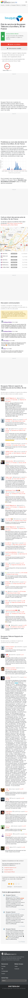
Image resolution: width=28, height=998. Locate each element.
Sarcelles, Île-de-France (19, 445)
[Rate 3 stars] (14, 884)
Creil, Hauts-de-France (19, 478)
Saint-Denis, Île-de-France (18, 421)
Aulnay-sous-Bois (17, 223)
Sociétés (8, 5)
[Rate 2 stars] (11, 884)
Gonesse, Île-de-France (20, 520)
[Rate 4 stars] (16, 884)
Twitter (16, 966)
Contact (3, 973)
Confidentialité (4, 971)
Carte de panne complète (15, 48)
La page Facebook (8, 869)
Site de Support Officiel (9, 871)
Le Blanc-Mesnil (14, 225)
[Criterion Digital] (14, 986)
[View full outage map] (14, 239)
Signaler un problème (14, 44)
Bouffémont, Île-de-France (18, 627)
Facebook (17, 968)
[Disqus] (14, 336)
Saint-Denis (10, 223)
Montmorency (4, 225)
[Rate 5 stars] (19, 884)
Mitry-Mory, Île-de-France (19, 544)
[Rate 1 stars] (9, 884)
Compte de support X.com (10, 867)
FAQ (2, 968)
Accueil (2, 5)
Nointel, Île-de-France (12, 574)
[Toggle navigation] (26, 2)
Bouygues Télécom (15, 5)
